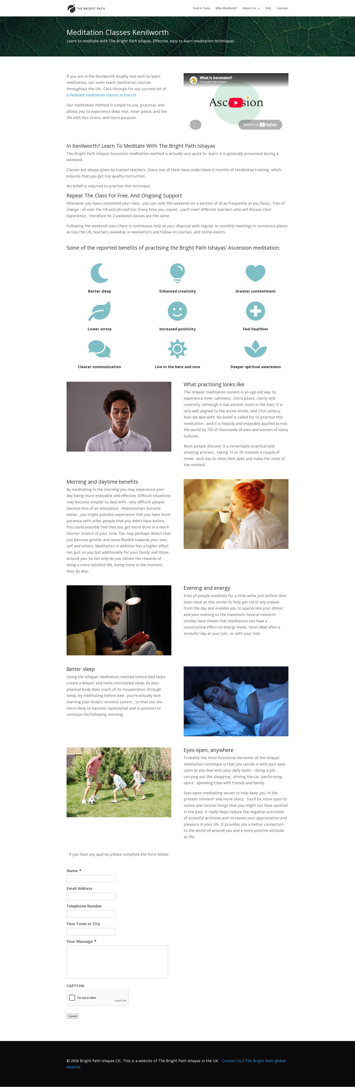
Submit (72, 1016)
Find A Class (201, 8)
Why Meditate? (226, 8)
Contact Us (232, 1060)
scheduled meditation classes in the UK (101, 94)
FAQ (268, 8)
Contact (282, 8)
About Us (249, 8)
